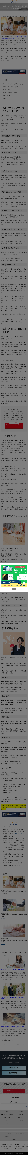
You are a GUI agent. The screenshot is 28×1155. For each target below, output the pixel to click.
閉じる (14, 589)
